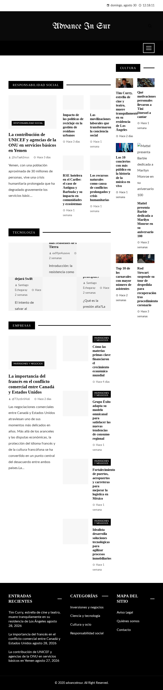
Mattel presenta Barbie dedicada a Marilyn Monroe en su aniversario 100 (145, 219)
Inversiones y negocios (28, 364)
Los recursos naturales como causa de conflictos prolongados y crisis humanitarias (100, 188)
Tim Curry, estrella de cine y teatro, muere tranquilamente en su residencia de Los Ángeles (34, 617)
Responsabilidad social (28, 123)
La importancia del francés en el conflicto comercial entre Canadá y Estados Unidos (31, 384)
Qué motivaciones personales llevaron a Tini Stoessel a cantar (146, 105)
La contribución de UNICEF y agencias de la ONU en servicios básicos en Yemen (32, 142)
